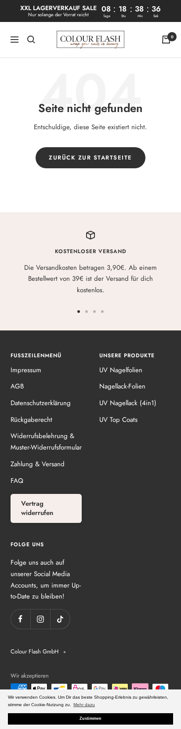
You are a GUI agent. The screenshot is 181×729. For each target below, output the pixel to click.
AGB (17, 386)
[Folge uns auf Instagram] (40, 619)
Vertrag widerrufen (37, 508)
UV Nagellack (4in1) (127, 403)
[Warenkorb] (166, 40)
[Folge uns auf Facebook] (20, 619)
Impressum (26, 370)
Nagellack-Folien (122, 386)
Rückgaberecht (31, 419)
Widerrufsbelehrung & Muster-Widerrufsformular (46, 441)
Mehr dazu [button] (84, 704)
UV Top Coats (118, 419)
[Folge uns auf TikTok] (60, 619)
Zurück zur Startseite (90, 157)
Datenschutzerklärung (41, 403)
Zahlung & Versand (38, 464)
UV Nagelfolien (120, 370)
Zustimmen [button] (90, 718)
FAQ (17, 481)
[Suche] (31, 40)
